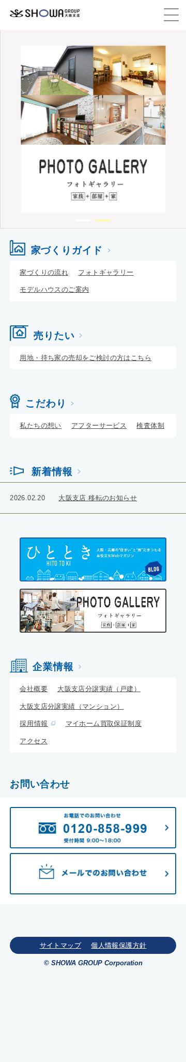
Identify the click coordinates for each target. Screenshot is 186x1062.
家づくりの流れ (44, 272)
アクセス (34, 741)
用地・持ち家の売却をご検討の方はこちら (85, 358)
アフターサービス (99, 425)
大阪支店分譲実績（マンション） (71, 706)
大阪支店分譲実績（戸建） (99, 689)
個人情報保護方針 (118, 945)
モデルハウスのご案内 (54, 289)
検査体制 (150, 425)
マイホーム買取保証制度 (104, 723)
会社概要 (34, 689)
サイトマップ (60, 945)
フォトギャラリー (105, 272)
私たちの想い (40, 425)
